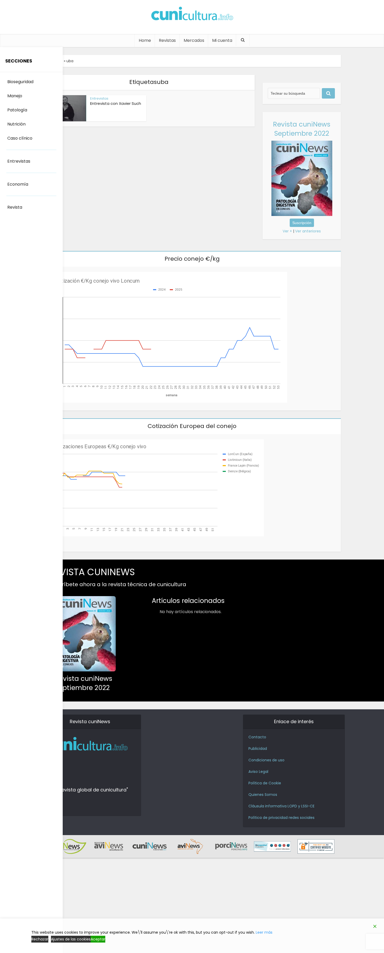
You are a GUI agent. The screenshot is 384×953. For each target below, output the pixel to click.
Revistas (167, 40)
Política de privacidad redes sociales (281, 817)
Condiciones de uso (266, 760)
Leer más (264, 932)
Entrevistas (99, 98)
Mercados (194, 40)
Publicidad (257, 748)
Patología (17, 110)
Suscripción (301, 223)
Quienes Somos (262, 794)
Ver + (287, 231)
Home (145, 40)
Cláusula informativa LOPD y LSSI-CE (281, 806)
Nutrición (16, 124)
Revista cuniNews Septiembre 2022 (301, 129)
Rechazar (39, 939)
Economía (17, 184)
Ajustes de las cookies (71, 939)
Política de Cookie (264, 783)
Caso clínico (19, 138)
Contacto (257, 737)
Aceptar (98, 939)
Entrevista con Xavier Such (115, 103)
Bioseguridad (20, 82)
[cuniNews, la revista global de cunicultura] (192, 14)
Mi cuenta (222, 40)
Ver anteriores (308, 231)
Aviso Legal (258, 771)
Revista (14, 207)
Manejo (14, 96)
